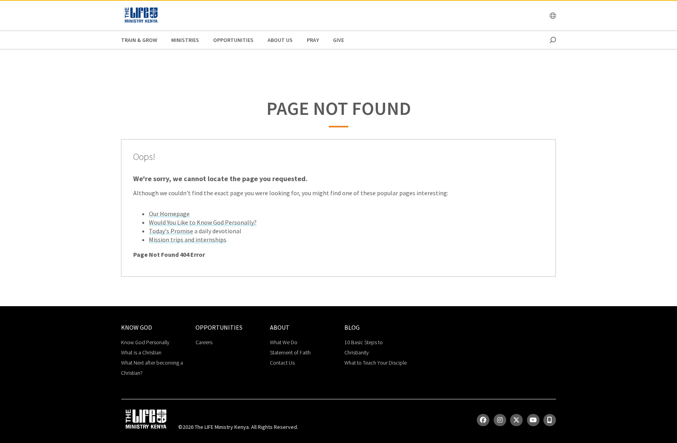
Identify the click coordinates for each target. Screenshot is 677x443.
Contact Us (282, 362)
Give (338, 40)
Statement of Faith (290, 352)
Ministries (185, 40)
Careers (203, 342)
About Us (280, 40)
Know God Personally (145, 342)
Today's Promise (171, 231)
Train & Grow (139, 40)
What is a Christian (141, 352)
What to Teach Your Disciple (375, 362)
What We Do (283, 342)
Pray (313, 40)
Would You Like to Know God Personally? (203, 222)
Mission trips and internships (187, 239)
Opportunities (233, 40)
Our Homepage (169, 214)
